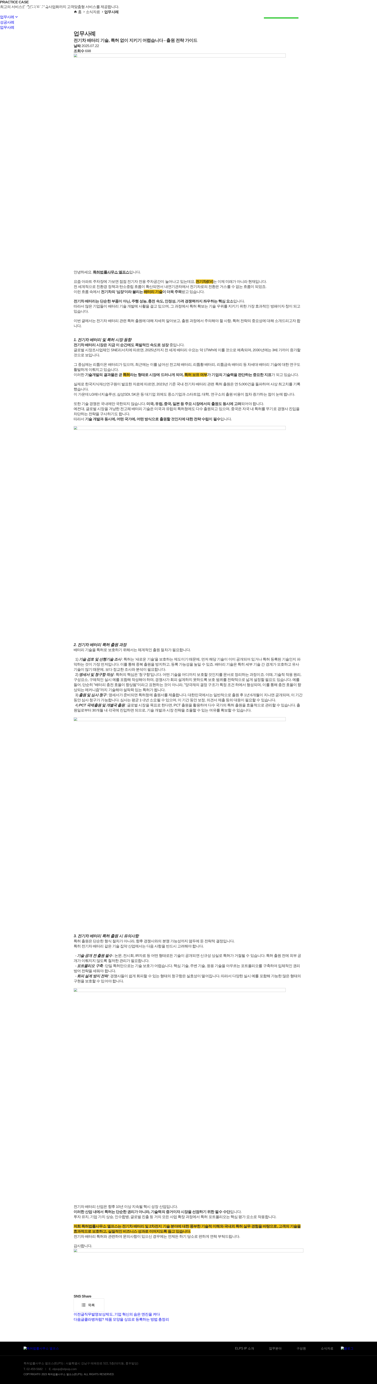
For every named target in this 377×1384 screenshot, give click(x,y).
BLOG (311, 9)
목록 (88, 1305)
